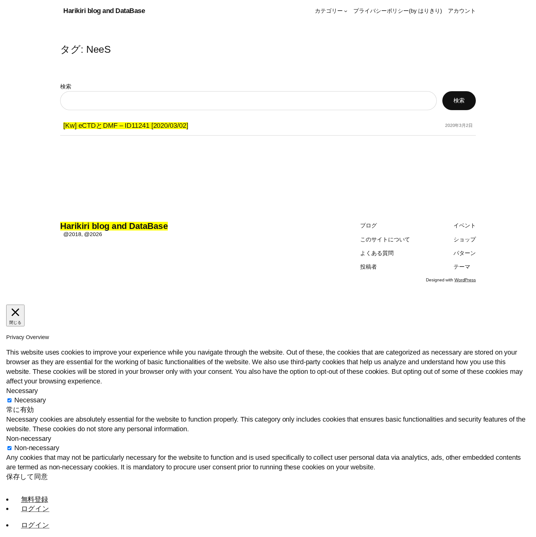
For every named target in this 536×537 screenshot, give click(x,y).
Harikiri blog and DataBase (104, 11)
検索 (65, 86)
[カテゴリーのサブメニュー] (345, 11)
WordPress (465, 279)
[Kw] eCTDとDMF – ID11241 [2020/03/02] (125, 125)
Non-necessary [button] (28, 438)
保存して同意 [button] (26, 477)
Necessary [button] (22, 391)
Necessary (30, 400)
